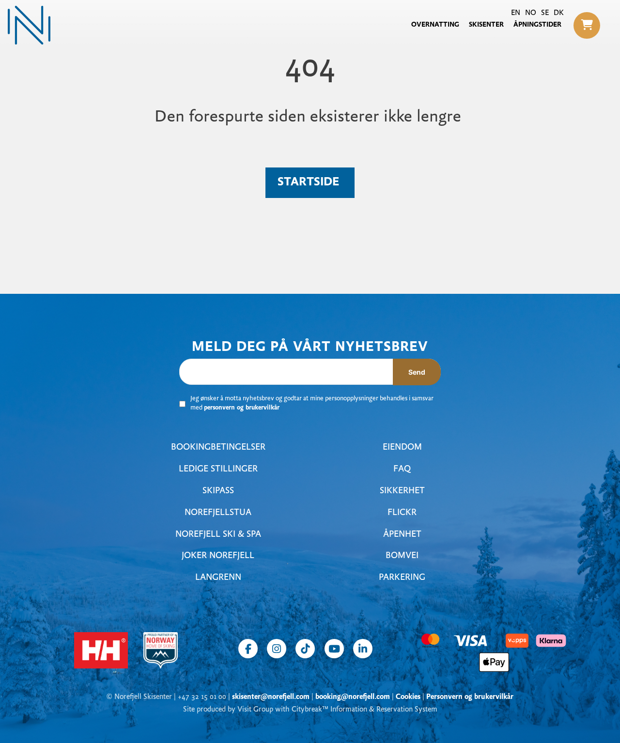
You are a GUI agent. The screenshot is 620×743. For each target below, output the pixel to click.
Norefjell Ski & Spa (218, 534)
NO (530, 13)
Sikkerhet (402, 491)
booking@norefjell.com (352, 697)
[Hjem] (29, 25)
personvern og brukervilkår (241, 408)
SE (545, 13)
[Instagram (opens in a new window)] (276, 648)
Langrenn (218, 577)
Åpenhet (402, 534)
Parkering (402, 577)
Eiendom (402, 447)
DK (559, 13)
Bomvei (402, 556)
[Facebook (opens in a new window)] (248, 648)
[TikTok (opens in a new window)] (305, 648)
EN (515, 13)
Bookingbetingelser (218, 447)
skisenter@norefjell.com (271, 697)
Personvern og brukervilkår (469, 697)
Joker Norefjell (218, 556)
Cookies (408, 697)
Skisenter (486, 25)
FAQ (402, 469)
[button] (587, 25)
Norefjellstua (218, 512)
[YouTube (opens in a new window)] (334, 648)
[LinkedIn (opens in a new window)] (362, 648)
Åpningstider (537, 25)
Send (416, 372)
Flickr (402, 512)
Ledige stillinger (218, 469)
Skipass (218, 491)
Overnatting (435, 25)
